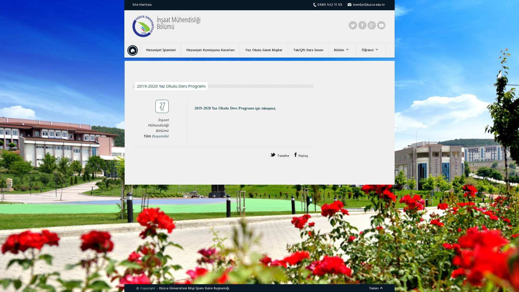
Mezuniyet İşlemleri (161, 50)
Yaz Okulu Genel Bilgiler (263, 50)
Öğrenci (365, 50)
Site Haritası (142, 4)
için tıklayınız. (265, 108)
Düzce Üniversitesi (173, 288)
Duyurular (160, 136)
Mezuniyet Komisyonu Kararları (211, 50)
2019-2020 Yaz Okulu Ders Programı (224, 108)
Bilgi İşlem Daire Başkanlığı (208, 288)
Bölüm (336, 50)
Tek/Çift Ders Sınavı (308, 50)
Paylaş (303, 156)
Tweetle (283, 156)
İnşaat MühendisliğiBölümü (179, 23)
